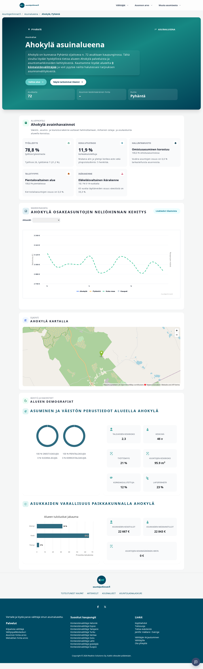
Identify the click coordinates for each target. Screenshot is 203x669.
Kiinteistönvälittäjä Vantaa (83, 635)
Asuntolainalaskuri (130, 593)
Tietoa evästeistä (143, 629)
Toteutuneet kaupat (72, 593)
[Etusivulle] (29, 5)
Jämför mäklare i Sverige (147, 632)
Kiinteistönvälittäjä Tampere (84, 629)
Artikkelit (93, 593)
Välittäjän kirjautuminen (147, 637)
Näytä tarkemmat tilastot (66, 82)
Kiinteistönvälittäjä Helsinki (83, 623)
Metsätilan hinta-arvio (17, 638)
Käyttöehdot (141, 623)
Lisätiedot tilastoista (166, 211)
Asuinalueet (109, 593)
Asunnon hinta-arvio (16, 635)
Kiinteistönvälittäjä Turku (82, 632)
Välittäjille (140, 640)
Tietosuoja (140, 626)
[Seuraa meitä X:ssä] (105, 606)
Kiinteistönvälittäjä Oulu (82, 638)
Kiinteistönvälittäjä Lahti (82, 640)
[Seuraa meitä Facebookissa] (98, 606)
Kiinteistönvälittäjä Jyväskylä (84, 643)
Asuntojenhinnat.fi (11, 14)
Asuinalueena (31, 14)
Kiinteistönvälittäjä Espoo (83, 626)
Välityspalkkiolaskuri (16, 632)
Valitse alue (34, 82)
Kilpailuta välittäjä (15, 629)
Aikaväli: (27, 220)
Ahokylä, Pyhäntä (50, 14)
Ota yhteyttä (141, 643)
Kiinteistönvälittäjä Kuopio (83, 646)
